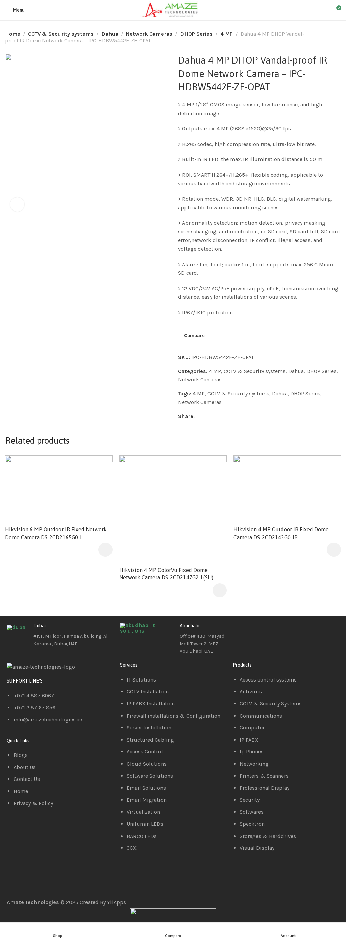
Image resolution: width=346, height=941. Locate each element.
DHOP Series (196, 34)
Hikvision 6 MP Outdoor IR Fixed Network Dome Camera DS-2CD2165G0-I (56, 533)
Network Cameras (149, 34)
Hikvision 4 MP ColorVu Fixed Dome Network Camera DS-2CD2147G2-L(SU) (166, 573)
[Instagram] (277, 631)
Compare (194, 335)
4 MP (226, 34)
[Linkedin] (259, 631)
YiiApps (116, 902)
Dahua (109, 34)
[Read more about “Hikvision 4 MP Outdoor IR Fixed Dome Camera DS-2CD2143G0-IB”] (334, 550)
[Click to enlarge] (17, 204)
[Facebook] (241, 631)
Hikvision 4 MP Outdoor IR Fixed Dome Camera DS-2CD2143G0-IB (281, 533)
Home (12, 34)
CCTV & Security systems (61, 34)
